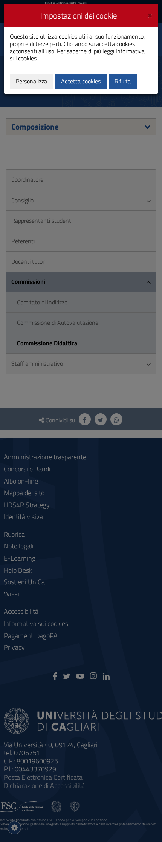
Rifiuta (123, 81)
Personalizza (31, 81)
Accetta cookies (81, 81)
